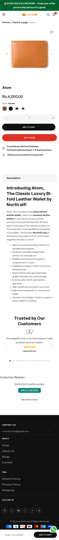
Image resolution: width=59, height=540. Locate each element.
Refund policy (11, 478)
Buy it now (29, 138)
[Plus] (53, 118)
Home (6, 22)
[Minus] (5, 118)
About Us (8, 451)
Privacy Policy (11, 484)
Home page (20, 22)
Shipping (8, 490)
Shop (5, 445)
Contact (7, 462)
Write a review (29, 390)
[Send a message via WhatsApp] (54, 529)
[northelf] (29, 14)
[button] (52, 54)
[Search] (48, 14)
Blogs (6, 456)
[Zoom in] (51, 32)
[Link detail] (4, 510)
